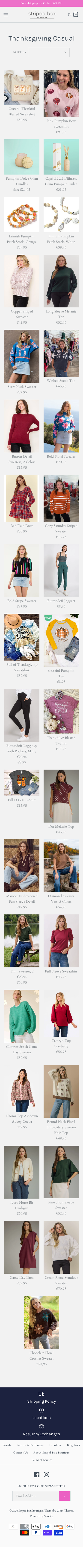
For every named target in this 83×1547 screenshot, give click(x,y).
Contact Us (20, 1452)
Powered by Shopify (41, 1516)
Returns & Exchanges (30, 1445)
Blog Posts (73, 1445)
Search (7, 1445)
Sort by (20, 52)
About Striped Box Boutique (51, 1452)
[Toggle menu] (6, 14)
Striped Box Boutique (30, 1510)
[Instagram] (46, 1474)
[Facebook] (36, 1474)
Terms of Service (41, 1460)
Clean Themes (65, 1510)
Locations (55, 1445)
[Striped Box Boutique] (41, 14)
